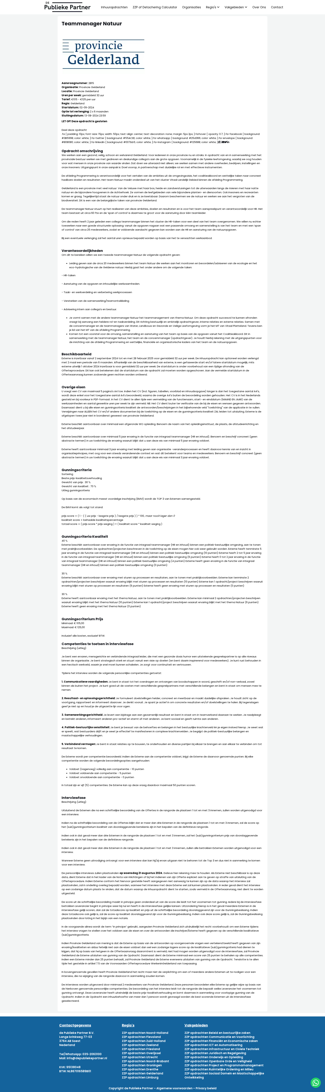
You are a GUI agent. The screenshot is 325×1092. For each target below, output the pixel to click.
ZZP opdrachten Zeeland (140, 1045)
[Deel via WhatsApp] (221, 142)
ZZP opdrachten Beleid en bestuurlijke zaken (217, 1033)
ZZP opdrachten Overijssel (141, 1053)
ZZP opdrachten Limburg (140, 1077)
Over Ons (259, 7)
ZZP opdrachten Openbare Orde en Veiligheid (218, 1061)
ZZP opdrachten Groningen (142, 1065)
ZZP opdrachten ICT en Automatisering (213, 1045)
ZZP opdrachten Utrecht (140, 1057)
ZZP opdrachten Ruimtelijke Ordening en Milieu (219, 1069)
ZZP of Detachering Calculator (155, 7)
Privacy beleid (206, 1088)
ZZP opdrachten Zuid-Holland (144, 1041)
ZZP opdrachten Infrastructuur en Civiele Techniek (222, 1049)
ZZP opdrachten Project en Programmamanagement (224, 1065)
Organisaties (191, 7)
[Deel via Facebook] (219, 142)
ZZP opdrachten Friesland (141, 1049)
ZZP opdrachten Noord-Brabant (145, 1061)
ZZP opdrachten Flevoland (141, 1037)
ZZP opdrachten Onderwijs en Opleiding (214, 1057)
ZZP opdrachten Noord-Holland (145, 1033)
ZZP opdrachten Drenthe (140, 1069)
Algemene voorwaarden (174, 1088)
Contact (277, 7)
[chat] (316, 1083)
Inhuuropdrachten (114, 7)
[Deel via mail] (223, 142)
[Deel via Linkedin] (229, 142)
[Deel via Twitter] (225, 142)
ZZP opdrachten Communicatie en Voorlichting (219, 1037)
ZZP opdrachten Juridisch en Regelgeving (215, 1053)
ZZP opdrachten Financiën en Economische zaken (221, 1041)
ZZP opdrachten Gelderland (142, 1073)
